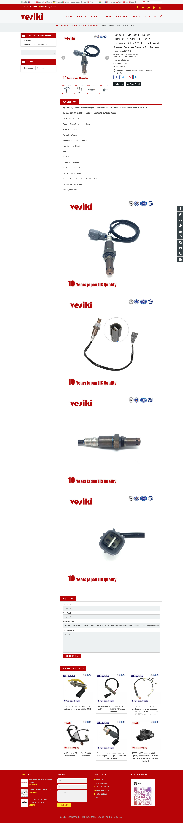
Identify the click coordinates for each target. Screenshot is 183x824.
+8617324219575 (102, 783)
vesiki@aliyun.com (48, 7)
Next (107, 58)
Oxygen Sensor (145, 71)
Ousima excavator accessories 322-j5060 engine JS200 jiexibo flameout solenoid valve (111, 755)
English (148, 1)
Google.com (28, 68)
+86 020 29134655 (29, 7)
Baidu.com (41, 68)
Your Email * (67, 613)
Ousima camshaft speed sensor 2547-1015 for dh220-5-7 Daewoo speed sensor (111, 708)
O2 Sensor (121, 73)
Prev (63, 58)
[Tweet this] (123, 77)
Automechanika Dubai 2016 (40, 790)
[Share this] (116, 77)
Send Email (134, 84)
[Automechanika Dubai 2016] (24, 796)
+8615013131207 (102, 794)
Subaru (120, 71)
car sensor (28, 40)
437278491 (100, 780)
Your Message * (69, 630)
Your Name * (68, 604)
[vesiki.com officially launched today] (24, 786)
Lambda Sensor (131, 71)
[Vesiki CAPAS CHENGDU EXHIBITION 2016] (24, 806)
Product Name (68, 622)
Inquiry (120, 84)
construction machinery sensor (36, 44)
